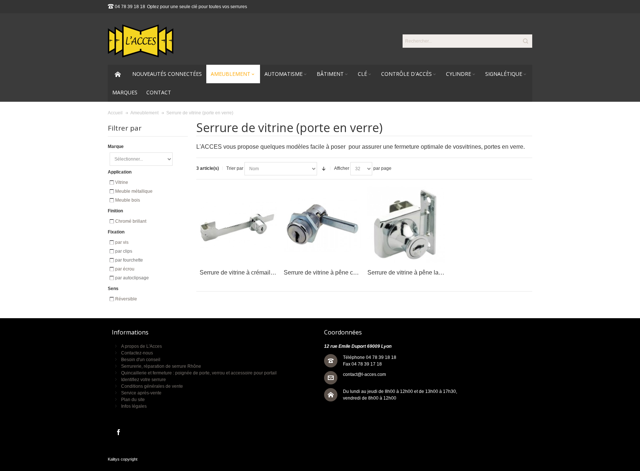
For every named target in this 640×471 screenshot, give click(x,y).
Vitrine (121, 182)
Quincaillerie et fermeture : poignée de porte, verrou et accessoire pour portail (199, 373)
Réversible (126, 299)
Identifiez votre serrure (143, 379)
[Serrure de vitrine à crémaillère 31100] (238, 224)
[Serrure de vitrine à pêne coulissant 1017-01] (322, 224)
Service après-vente (141, 393)
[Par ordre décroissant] (323, 168)
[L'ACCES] (140, 40)
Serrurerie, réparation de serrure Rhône (161, 366)
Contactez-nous (137, 353)
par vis (122, 242)
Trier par (234, 168)
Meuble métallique (134, 191)
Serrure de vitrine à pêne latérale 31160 (419, 272)
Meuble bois (127, 200)
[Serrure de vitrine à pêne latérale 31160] (406, 224)
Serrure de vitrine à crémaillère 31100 (249, 272)
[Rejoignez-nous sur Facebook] (118, 432)
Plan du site (133, 399)
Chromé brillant (130, 221)
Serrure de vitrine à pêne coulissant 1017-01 (342, 272)
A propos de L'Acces (141, 346)
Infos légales (134, 406)
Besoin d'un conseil (140, 359)
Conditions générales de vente (152, 386)
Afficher (341, 168)
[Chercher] (525, 41)
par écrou (124, 269)
